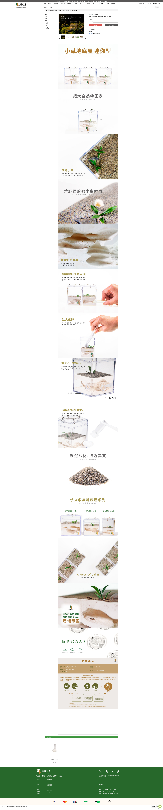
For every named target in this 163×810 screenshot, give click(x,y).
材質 (46, 18)
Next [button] (85, 38)
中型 (47, 25)
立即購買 (95, 25)
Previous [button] (59, 38)
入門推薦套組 (62, 3)
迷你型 (59, 10)
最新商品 (56, 3)
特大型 (47, 28)
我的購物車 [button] (157, 3)
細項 (56, 10)
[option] (72, 24)
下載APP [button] (142, 3)
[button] (49, 4)
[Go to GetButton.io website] (160, 808)
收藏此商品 (93, 29)
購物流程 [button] (25, 806)
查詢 (157, 7)
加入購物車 (111, 25)
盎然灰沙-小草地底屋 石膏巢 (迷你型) (69, 10)
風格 (46, 14)
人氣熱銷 (107, 3)
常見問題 (50, 7)
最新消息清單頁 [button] (18, 806)
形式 (46, 16)
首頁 (45, 3)
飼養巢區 (52, 10)
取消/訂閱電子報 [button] (10, 806)
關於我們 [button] (3, 806)
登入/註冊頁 (149, 3)
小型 (47, 23)
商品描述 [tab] (60, 43)
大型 (47, 27)
